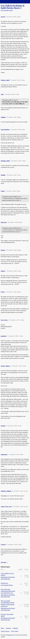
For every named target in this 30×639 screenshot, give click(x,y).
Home (2, 628)
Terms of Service (5, 631)
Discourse (9, 635)
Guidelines (15, 628)
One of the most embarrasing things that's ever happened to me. (8, 591)
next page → (4, 562)
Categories (8, 628)
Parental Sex (4, 583)
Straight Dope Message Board (8, 1)
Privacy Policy (14, 631)
